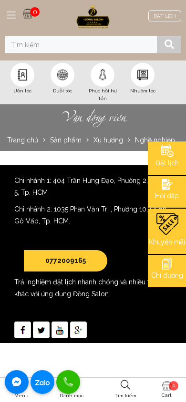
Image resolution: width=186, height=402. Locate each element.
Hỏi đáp (167, 196)
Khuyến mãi (167, 242)
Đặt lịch (167, 163)
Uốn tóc (22, 90)
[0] (28, 13)
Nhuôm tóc (142, 90)
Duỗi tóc (62, 90)
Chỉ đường (167, 275)
